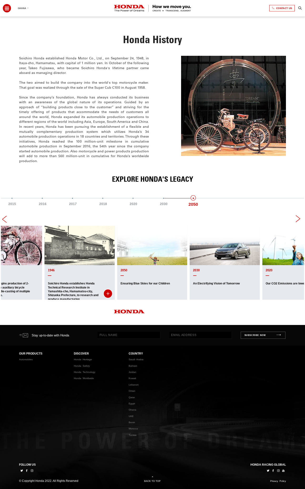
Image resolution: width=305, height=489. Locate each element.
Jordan (132, 372)
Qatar (132, 397)
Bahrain (133, 366)
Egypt (132, 403)
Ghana (132, 409)
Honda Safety (82, 366)
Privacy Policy (278, 481)
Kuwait (132, 378)
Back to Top (152, 481)
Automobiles (26, 359)
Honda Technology (84, 372)
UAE (131, 416)
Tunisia (133, 435)
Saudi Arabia (136, 359)
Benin (132, 422)
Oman (132, 391)
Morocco (133, 428)
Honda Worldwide (84, 378)
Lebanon (134, 384)
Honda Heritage (83, 359)
